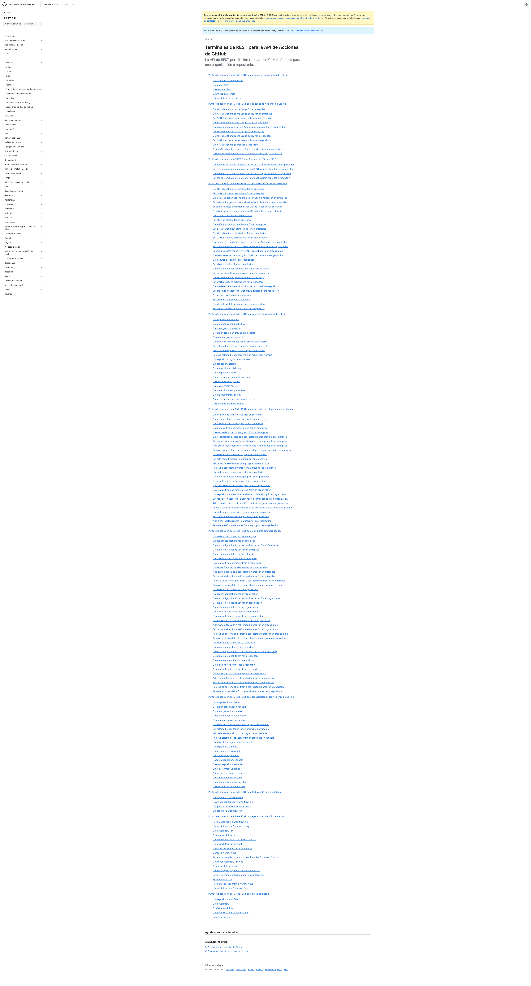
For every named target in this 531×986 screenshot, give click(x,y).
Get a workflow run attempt (227, 844)
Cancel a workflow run (224, 852)
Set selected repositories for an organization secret (240, 346)
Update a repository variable (228, 759)
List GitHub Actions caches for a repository (235, 144)
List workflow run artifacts (227, 98)
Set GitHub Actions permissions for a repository (238, 281)
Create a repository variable (227, 751)
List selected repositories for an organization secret (240, 341)
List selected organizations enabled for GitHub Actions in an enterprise (250, 197)
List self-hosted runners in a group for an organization (241, 512)
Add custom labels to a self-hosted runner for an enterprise (244, 571)
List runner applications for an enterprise (234, 540)
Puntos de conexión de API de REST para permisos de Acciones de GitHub (247, 183)
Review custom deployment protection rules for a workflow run (246, 857)
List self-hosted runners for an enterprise (234, 536)
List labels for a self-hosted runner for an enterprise (240, 567)
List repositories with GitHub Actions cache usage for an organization (249, 127)
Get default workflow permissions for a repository (239, 304)
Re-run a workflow (222, 879)
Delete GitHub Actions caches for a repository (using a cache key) (248, 149)
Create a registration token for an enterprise (236, 549)
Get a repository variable (226, 755)
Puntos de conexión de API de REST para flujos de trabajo (238, 893)
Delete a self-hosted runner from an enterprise (237, 563)
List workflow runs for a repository (231, 826)
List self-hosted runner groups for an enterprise (238, 414)
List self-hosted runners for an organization (235, 589)
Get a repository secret (225, 372)
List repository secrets (224, 363)
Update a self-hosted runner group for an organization (241, 485)
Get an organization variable (228, 711)
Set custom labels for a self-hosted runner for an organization (245, 629)
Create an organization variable (229, 706)
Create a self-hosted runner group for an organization (241, 476)
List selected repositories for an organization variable (241, 724)
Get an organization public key (229, 324)
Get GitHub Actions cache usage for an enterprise (239, 109)
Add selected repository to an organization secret (239, 350)
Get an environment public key (229, 390)
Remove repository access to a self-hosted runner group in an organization (252, 507)
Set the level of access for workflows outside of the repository (246, 290)
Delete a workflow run (224, 835)
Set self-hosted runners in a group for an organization (241, 516)
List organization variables (226, 702)
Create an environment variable (229, 773)
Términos (230, 969)
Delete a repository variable (227, 764)
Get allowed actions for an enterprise (232, 215)
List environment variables (226, 768)
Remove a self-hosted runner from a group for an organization (245, 525)
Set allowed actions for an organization (233, 264)
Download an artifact (224, 93)
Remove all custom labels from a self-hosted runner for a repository (248, 686)
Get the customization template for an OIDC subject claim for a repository (252, 173)
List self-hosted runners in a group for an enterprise (240, 454)
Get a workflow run (223, 830)
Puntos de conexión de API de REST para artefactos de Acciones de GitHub (248, 75)
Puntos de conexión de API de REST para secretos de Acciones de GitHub (247, 314)
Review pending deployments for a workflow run (238, 875)
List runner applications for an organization (235, 594)
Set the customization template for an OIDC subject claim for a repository (252, 177)
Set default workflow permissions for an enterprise (239, 228)
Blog (286, 969)
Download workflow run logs (228, 861)
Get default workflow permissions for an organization (241, 268)
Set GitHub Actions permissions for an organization (240, 237)
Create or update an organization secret (234, 332)
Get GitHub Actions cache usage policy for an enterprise (242, 113)
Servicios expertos (273, 969)
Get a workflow (221, 903)
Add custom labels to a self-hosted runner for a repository (243, 678)
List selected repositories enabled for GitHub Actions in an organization (250, 242)
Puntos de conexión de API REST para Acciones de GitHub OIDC (242, 159)
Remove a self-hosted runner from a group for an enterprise (244, 467)
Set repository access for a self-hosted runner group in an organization (250, 498)
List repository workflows (226, 899)
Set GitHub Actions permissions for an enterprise (238, 193)
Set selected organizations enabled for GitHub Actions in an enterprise (250, 202)
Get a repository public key (227, 368)
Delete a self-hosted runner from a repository (237, 669)
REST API (10, 18)
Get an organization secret (227, 328)
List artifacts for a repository (228, 80)
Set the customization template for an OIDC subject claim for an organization (253, 169)
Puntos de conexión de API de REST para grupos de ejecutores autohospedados (250, 409)
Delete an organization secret (228, 337)
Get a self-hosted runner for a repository (234, 664)
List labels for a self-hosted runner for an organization (241, 620)
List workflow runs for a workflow (230, 888)
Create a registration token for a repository (235, 655)
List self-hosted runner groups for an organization (239, 472)
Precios (259, 969)
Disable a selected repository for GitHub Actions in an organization (248, 255)
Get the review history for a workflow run (234, 839)
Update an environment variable (229, 782)
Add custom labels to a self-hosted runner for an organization (245, 624)
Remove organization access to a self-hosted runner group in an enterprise (252, 450)
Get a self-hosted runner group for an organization (239, 481)
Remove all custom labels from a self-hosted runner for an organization (250, 633)
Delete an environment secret (228, 403)
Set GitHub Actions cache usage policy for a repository (242, 140)
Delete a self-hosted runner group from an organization (242, 490)
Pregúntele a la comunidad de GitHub (225, 947)
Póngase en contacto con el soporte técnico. (228, 951)
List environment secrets (226, 385)
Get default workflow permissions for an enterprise (239, 224)
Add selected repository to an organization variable (240, 733)
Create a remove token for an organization (235, 607)
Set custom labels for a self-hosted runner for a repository (243, 682)
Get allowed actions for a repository (232, 295)
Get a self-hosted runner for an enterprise (235, 558)
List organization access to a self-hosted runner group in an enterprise (250, 436)
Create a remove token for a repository (233, 660)
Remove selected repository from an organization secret (242, 355)
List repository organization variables (232, 742)
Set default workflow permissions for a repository (239, 308)
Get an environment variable (227, 777)
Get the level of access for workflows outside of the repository (246, 286)
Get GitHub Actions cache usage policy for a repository (242, 135)
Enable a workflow (222, 917)
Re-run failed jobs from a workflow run (233, 883)
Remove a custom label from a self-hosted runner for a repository (247, 691)
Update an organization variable (230, 715)
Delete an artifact (222, 89)
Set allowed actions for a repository (232, 299)
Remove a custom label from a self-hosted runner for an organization (249, 638)
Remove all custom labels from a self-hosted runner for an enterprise (249, 580)
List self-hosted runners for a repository (234, 642)
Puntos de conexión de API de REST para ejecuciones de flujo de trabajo (246, 816)
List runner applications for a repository (233, 647)
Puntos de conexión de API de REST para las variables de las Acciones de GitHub (251, 696)
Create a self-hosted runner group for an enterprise (240, 419)
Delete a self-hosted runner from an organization (238, 616)
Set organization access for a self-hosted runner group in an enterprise (250, 441)
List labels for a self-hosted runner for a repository (239, 673)
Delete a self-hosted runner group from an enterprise (240, 432)
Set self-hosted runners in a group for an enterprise (240, 459)
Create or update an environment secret (234, 399)
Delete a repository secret (226, 381)
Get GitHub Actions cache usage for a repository (238, 131)
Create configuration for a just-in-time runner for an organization (247, 598)
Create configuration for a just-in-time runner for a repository (245, 651)
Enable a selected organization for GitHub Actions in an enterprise (248, 206)
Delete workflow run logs (226, 866)
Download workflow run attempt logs (232, 848)
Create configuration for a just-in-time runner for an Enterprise (245, 545)
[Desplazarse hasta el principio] (525, 980)
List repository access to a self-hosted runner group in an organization (250, 494)
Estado (251, 969)
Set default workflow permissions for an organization (241, 273)
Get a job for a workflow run (228, 797)
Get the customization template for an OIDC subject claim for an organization (253, 164)
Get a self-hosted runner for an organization (236, 611)
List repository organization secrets (231, 359)
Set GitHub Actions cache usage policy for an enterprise (242, 118)
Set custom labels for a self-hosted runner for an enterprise (244, 576)
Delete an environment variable (229, 786)
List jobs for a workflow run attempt (232, 806)
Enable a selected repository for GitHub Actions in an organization (248, 251)
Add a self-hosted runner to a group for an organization (242, 520)
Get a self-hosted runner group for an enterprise (238, 423)
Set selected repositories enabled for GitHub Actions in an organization (250, 246)
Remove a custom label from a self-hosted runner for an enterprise (248, 585)
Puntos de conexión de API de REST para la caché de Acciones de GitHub (247, 103)
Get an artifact (220, 85)
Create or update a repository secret (232, 377)
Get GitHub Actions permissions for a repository (238, 277)
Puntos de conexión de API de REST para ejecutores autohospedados (244, 530)
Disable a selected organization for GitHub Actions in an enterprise (248, 211)
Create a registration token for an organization (237, 602)
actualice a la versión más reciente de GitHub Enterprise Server (295, 18)
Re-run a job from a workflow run (230, 821)
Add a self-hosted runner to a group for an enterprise (241, 463)
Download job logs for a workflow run (233, 802)
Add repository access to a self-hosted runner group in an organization (250, 503)
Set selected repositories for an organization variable (241, 729)
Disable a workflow (223, 908)
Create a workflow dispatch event (230, 912)
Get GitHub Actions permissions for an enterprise (239, 189)
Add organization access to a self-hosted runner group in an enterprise (250, 445)
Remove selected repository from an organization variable (243, 737)
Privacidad (241, 969)
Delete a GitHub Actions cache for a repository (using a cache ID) (247, 153)
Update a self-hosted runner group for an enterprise (240, 428)
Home (9, 13)
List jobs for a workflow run (227, 810)
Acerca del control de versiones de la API (303, 30)
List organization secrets (226, 319)
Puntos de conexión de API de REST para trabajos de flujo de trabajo (244, 792)
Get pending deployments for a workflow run (236, 870)
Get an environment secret (227, 394)
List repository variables (225, 746)
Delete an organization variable (229, 720)
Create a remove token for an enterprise (234, 554)
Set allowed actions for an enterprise (232, 220)
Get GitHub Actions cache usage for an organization (240, 122)
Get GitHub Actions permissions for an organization (240, 233)
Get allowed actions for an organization (233, 259)
